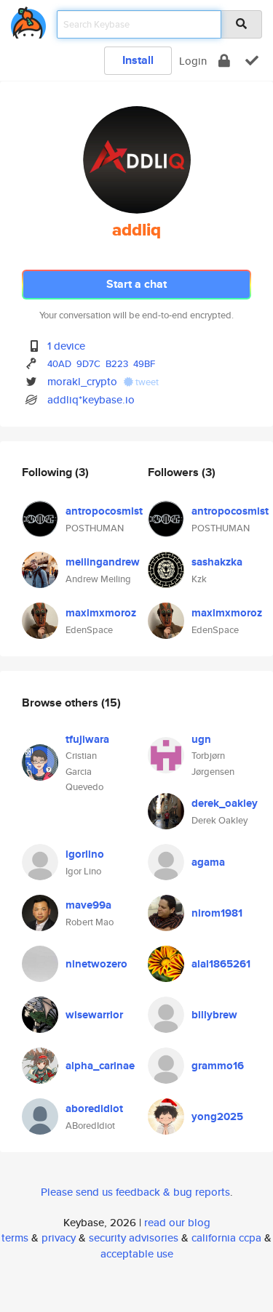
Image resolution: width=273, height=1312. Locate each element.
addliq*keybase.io (91, 399)
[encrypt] (224, 61)
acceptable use (136, 1253)
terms (14, 1237)
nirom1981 (216, 913)
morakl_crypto (82, 381)
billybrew (214, 1015)
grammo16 (217, 1066)
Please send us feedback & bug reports (135, 1191)
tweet (146, 382)
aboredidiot (94, 1108)
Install (138, 60)
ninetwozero (96, 964)
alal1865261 (220, 964)
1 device (66, 345)
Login (193, 60)
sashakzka (216, 562)
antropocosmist (104, 511)
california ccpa (226, 1237)
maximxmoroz (101, 613)
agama (208, 862)
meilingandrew (103, 562)
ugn (201, 739)
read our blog (177, 1222)
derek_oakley (224, 803)
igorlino (85, 854)
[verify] (251, 61)
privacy (58, 1237)
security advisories (133, 1237)
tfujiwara (87, 739)
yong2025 (217, 1116)
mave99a (88, 905)
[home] (28, 20)
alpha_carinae (100, 1066)
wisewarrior (94, 1015)
